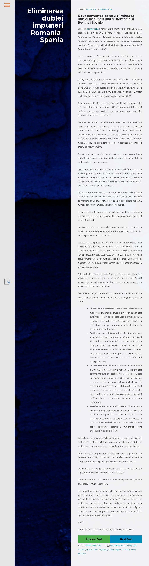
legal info (103, 549)
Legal (94, 545)
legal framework (92, 549)
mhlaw (111, 549)
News (99, 545)
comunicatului (93, 28)
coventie (128, 545)
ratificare (118, 549)
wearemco (82, 553)
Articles (88, 545)
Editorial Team (106, 9)
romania (126, 549)
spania (133, 549)
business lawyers (117, 545)
